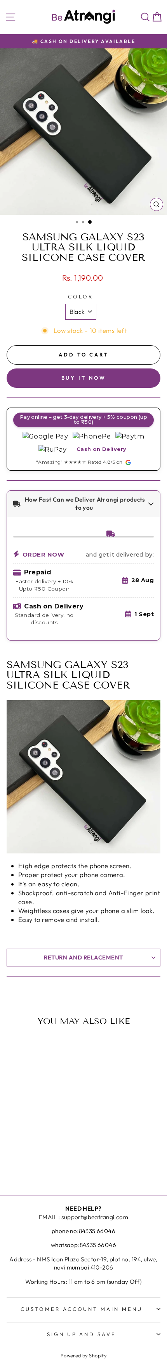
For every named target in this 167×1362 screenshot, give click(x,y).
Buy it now (83, 378)
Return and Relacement (83, 957)
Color (80, 296)
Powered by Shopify (83, 1355)
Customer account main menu (82, 1309)
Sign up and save (82, 1334)
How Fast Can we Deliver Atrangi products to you (84, 503)
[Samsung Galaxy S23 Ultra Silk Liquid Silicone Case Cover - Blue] (40, 1159)
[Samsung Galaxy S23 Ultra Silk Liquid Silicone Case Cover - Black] (31, 1159)
